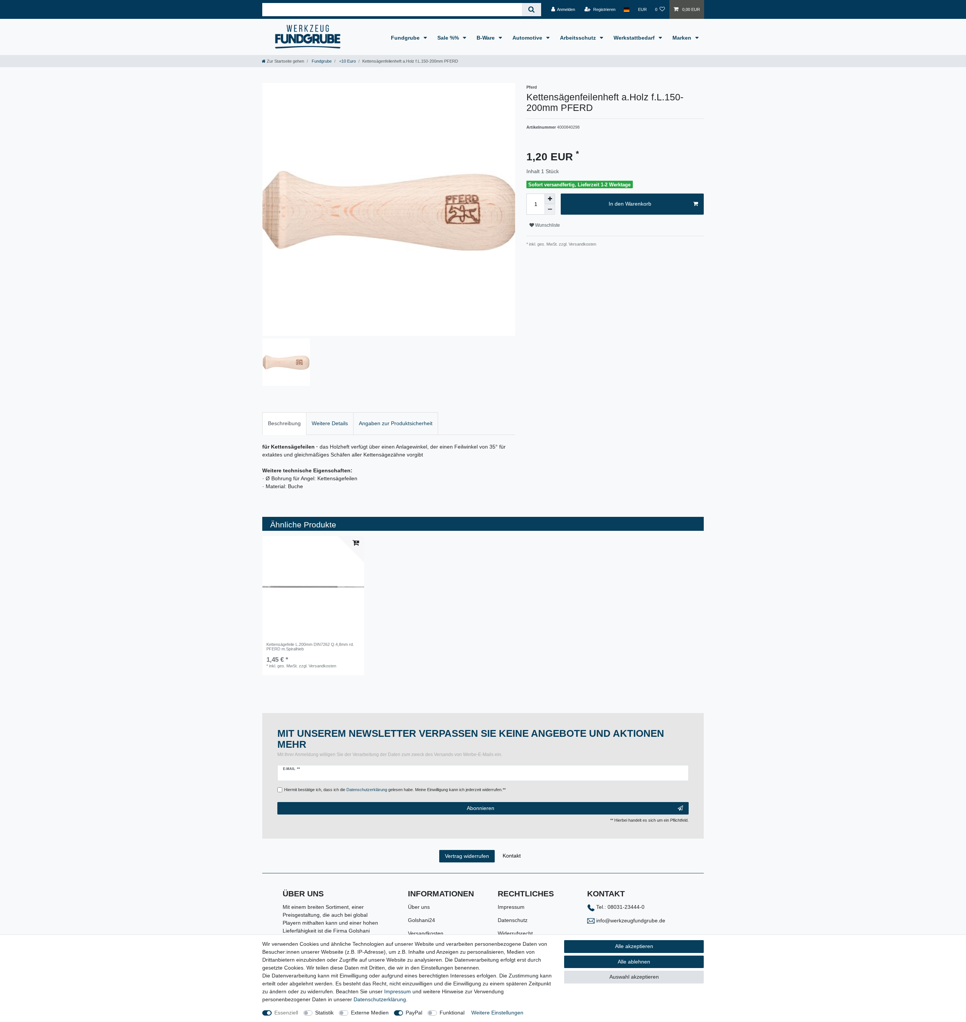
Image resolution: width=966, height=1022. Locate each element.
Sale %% (448, 38)
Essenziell (286, 1013)
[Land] (627, 9)
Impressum (511, 907)
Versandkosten (425, 933)
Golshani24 (421, 920)
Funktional (452, 1013)
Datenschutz (513, 920)
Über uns (419, 907)
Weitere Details (330, 423)
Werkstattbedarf (635, 38)
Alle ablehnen (634, 962)
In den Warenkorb (630, 204)
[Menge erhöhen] (550, 199)
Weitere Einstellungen (497, 1013)
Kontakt (512, 856)
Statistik (324, 1013)
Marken (682, 38)
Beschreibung (284, 423)
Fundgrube (406, 38)
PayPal (414, 1013)
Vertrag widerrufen (467, 856)
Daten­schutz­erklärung (380, 999)
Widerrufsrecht (515, 933)
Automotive (528, 38)
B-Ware (486, 38)
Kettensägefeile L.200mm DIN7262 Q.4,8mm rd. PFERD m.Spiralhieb (310, 646)
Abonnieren (480, 808)
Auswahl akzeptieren (634, 977)
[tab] (284, 423)
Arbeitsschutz (578, 38)
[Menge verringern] (550, 209)
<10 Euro (347, 61)
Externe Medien (370, 1013)
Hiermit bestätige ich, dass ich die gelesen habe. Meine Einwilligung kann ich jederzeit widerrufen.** (395, 789)
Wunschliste (547, 225)
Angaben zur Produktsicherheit (395, 423)
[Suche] (531, 9)
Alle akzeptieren (634, 946)
